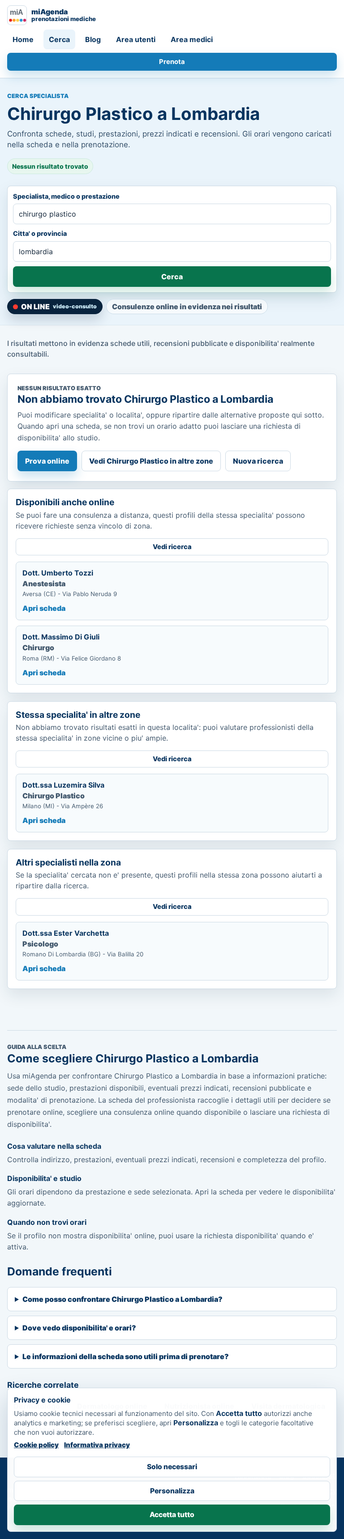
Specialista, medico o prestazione (66, 196)
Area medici (192, 39)
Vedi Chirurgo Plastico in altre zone (151, 460)
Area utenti (135, 39)
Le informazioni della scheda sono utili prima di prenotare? (125, 1356)
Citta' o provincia (40, 233)
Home (23, 39)
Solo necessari (172, 1466)
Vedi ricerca (172, 547)
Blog (93, 39)
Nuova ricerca (258, 460)
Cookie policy (36, 1445)
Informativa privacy (97, 1445)
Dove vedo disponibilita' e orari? (79, 1327)
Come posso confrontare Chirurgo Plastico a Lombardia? (122, 1299)
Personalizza (172, 1491)
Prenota (172, 62)
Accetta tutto (172, 1514)
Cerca (59, 39)
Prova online (47, 460)
